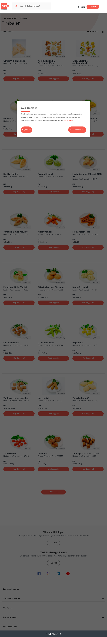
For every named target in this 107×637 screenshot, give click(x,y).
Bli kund (81, 7)
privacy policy (68, 120)
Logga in (93, 7)
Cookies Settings (27, 120)
